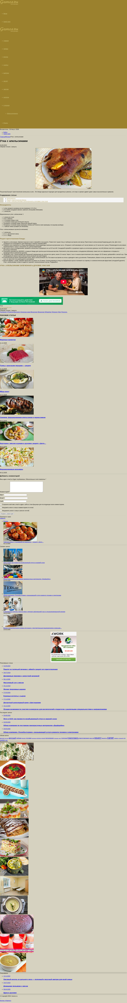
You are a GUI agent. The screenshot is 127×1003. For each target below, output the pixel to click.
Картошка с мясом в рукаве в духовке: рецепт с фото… (23, 443)
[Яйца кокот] (17, 388)
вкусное (2, 738)
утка (10, 307)
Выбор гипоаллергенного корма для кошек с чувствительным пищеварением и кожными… (32, 628)
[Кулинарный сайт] (9, 4)
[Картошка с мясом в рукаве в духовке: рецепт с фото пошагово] (17, 440)
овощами (56, 738)
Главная (2, 136)
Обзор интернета (12, 113)
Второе (5, 57)
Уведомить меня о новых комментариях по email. (18, 507)
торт (6, 740)
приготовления (84, 738)
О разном (6, 105)
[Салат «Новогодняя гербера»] (14, 817)
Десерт (5, 81)
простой (91, 738)
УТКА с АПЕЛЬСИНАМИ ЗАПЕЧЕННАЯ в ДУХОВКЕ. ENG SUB (27, 201)
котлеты (39, 738)
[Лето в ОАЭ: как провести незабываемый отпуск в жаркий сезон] (12, 561)
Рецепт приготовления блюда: (16, 200)
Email (2, 498)
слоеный (121, 738)
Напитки (6, 97)
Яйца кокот (4, 391)
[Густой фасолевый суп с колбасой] (12, 779)
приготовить (73, 738)
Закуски (6, 89)
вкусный (12, 738)
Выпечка (6, 73)
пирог (60, 738)
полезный (64, 738)
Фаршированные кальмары (11, 469)
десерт (24, 738)
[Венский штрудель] (14, 837)
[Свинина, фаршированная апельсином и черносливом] (17, 414)
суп (124, 738)
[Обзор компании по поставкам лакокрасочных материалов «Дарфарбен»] (12, 577)
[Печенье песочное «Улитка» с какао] (14, 798)
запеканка (34, 738)
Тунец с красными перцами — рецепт (15, 365)
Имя (2, 495)
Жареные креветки (8, 340)
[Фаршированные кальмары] (17, 466)
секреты (116, 738)
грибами (19, 738)
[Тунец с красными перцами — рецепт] (17, 362)
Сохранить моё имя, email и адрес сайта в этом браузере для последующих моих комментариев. (33, 504)
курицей (43, 738)
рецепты (104, 738)
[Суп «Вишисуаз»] (14, 914)
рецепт (97, 738)
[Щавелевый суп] (14, 875)
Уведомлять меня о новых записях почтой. (15, 510)
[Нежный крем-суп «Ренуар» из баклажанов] (13, 971)
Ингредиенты (11, 198)
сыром (2, 740)
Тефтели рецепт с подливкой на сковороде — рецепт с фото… (23, 542)
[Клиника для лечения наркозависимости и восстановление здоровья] (14, 894)
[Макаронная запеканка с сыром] (14, 856)
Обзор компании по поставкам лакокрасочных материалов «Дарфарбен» (27, 579)
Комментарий (5, 492)
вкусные (6, 738)
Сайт (1, 501)
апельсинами (4, 307)
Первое (5, 49)
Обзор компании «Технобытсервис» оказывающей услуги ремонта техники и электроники (32, 595)
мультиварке (50, 738)
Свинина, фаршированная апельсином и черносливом (22, 417)
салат (110, 737)
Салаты (5, 65)
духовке (28, 738)
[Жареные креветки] (17, 336)
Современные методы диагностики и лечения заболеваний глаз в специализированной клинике (34, 611)
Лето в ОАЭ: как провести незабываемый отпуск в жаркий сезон (24, 562)
